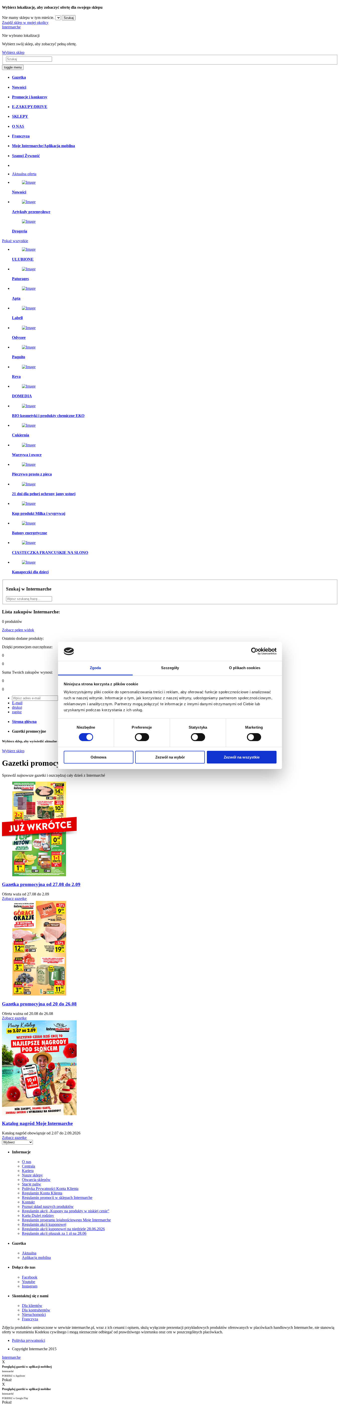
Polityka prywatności (28, 1340)
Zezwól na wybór (170, 757)
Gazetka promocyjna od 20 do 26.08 (39, 1003)
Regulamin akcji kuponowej (44, 1224)
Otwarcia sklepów (36, 1179)
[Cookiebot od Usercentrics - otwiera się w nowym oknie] (255, 651)
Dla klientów (32, 1305)
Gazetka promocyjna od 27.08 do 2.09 (41, 884)
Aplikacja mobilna (36, 1257)
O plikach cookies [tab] (244, 668)
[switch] (142, 737)
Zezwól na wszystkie (242, 757)
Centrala (28, 1166)
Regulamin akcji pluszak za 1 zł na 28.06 (54, 1233)
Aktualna (29, 1253)
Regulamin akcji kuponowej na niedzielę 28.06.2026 (63, 1229)
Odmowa (98, 757)
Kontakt (28, 1202)
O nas (26, 1162)
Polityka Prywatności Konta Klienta (50, 1188)
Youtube (28, 1282)
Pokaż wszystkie (15, 241)
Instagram (29, 1286)
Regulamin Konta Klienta (42, 1193)
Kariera (28, 1171)
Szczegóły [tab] (170, 668)
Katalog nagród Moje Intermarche (37, 1123)
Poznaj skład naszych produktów (48, 1206)
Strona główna (24, 721)
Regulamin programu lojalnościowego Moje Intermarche (66, 1220)
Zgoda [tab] (95, 668)
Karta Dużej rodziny (38, 1215)
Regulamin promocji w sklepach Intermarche (57, 1197)
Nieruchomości (34, 1314)
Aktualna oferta (24, 174)
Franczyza (30, 1319)
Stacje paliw (31, 1184)
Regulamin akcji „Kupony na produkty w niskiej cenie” (65, 1211)
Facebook (29, 1277)
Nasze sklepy (32, 1175)
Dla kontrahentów (36, 1310)
